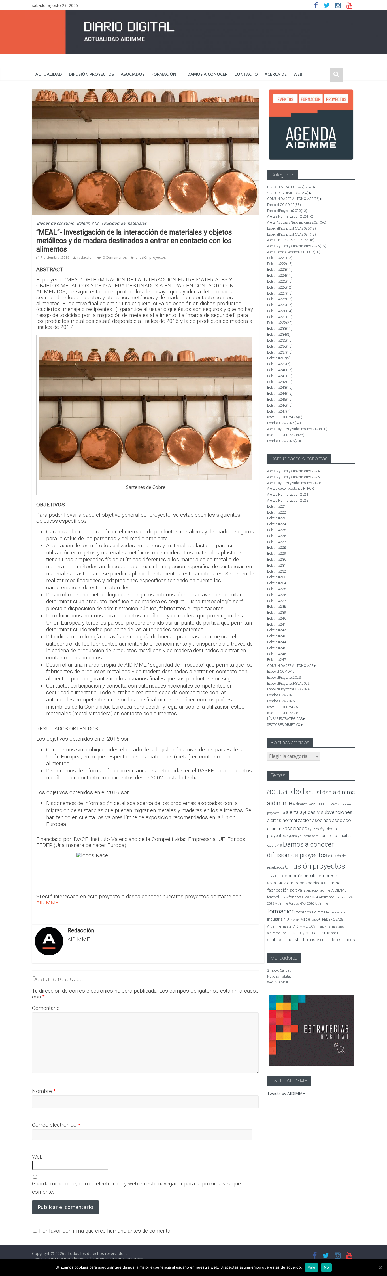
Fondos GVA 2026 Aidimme (308, 903)
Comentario (46, 1008)
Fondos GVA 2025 (284, 423)
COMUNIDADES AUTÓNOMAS (293, 199)
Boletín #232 (279, 323)
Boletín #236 (279, 346)
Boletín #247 (278, 411)
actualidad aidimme (330, 792)
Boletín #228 (279, 299)
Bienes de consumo (55, 223)
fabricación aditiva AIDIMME (324, 890)
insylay (294, 920)
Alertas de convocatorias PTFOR (293, 252)
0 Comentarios (114, 257)
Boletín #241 (279, 376)
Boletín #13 (87, 223)
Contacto (246, 74)
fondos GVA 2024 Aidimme (311, 897)
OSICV (290, 933)
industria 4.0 (278, 919)
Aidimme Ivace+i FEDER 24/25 (316, 804)
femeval (273, 897)
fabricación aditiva (284, 890)
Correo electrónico (56, 1125)
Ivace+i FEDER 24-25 (284, 417)
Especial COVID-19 (284, 205)
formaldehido (335, 912)
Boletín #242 (279, 382)
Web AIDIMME (278, 982)
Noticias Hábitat (279, 976)
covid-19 (274, 845)
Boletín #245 (279, 399)
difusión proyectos (91, 74)
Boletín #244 (279, 394)
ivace (305, 919)
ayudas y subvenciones (302, 836)
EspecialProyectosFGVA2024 (291, 234)
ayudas (313, 829)
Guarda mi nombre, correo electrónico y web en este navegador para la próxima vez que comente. (136, 1187)
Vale (311, 1267)
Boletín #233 (279, 329)
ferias (284, 897)
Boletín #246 (279, 405)
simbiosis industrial (285, 939)
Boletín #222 (279, 264)
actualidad (48, 74)
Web (37, 1156)
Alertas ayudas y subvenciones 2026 (297, 429)
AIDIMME (47, 902)
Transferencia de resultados (330, 939)
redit (334, 933)
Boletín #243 (279, 388)
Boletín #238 (278, 358)
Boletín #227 (279, 293)
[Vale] (380, 1267)
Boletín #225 (279, 281)
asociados (132, 74)
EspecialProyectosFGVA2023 (291, 228)
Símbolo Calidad (279, 970)
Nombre (44, 1091)
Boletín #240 (279, 370)
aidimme (279, 803)
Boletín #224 (279, 276)
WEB (298, 74)
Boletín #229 (279, 305)
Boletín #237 (279, 352)
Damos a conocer (207, 74)
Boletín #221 (279, 258)
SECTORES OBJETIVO (288, 193)
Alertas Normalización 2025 (290, 240)
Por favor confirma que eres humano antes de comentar (105, 1230)
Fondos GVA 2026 (284, 441)
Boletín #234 (278, 335)
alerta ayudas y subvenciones (319, 812)
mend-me (323, 926)
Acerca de (276, 74)
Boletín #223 (279, 270)
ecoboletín (274, 876)
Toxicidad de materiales (123, 223)
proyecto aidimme (313, 932)
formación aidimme (310, 912)
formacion (281, 911)
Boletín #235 (279, 340)
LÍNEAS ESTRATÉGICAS (290, 187)
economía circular (300, 875)
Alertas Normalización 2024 (290, 216)
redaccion (85, 257)
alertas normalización (289, 820)
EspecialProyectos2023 (287, 211)
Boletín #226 (279, 287)
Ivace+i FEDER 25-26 (285, 435)
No (326, 1267)
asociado (321, 820)
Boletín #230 (279, 311)
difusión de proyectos (297, 855)
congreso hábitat (335, 835)
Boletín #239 (278, 364)
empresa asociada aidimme (314, 883)
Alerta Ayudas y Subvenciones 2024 (296, 222)
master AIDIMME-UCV (299, 926)
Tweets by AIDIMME (286, 1093)
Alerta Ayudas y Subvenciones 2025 (296, 246)
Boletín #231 (279, 317)
